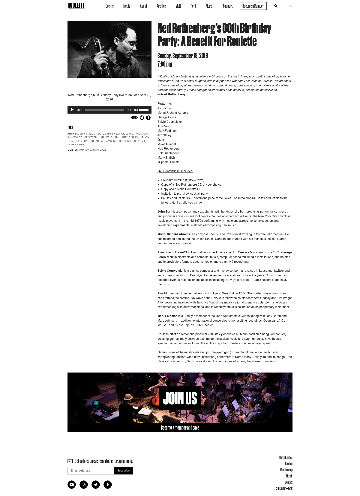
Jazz (103, 149)
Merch (209, 6)
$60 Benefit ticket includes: (175, 171)
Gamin (109, 133)
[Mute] (136, 110)
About (143, 6)
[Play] (72, 110)
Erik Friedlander (91, 133)
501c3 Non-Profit (284, 488)
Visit (178, 6)
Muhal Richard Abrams (96, 141)
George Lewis (123, 133)
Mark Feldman (108, 137)
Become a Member (253, 6)
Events (110, 6)
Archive (161, 6)
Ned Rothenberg (124, 141)
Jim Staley (75, 137)
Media (126, 6)
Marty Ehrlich (129, 137)
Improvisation (89, 149)
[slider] (144, 109)
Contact (288, 482)
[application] (110, 110)
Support (228, 6)
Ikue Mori (141, 133)
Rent (193, 6)
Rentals (288, 463)
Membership (286, 469)
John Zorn (90, 137)
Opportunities (285, 457)
